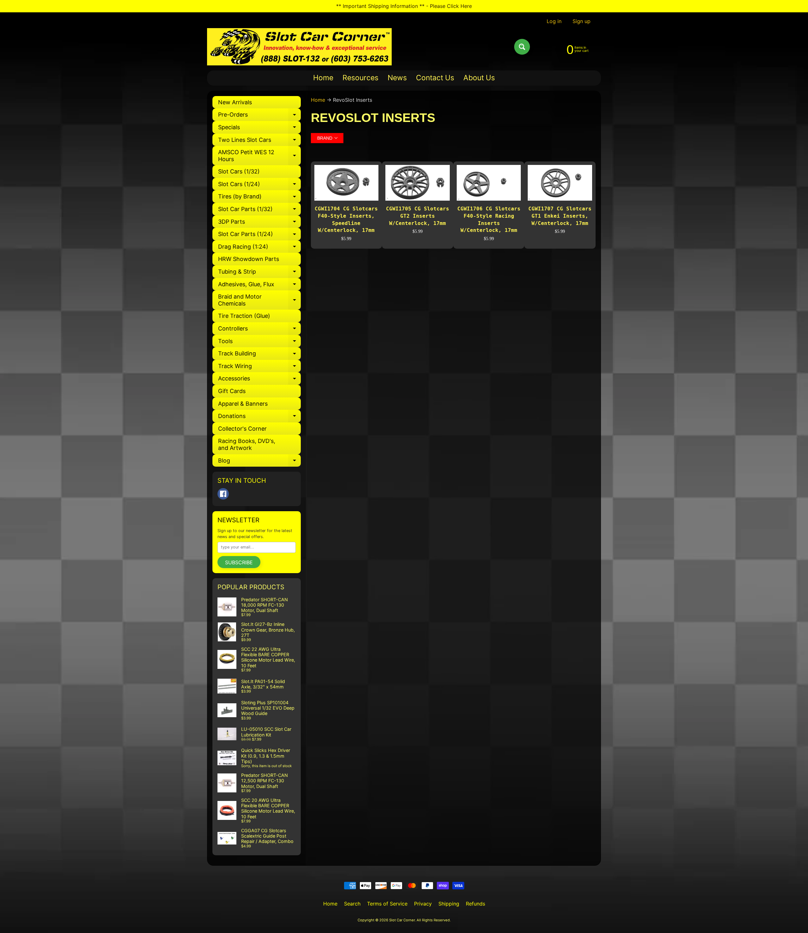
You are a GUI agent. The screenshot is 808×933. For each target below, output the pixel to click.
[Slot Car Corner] (299, 46)
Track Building (259, 355)
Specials (259, 129)
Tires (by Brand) (259, 198)
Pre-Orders (259, 116)
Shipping (448, 903)
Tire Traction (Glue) (244, 315)
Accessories (259, 380)
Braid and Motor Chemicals (259, 300)
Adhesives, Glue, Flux (259, 286)
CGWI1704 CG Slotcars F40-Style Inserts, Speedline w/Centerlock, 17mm (346, 219)
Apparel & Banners (243, 403)
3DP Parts (259, 223)
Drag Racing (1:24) (259, 248)
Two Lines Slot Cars (259, 141)
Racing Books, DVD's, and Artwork (246, 444)
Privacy (423, 903)
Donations (259, 417)
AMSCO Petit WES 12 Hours (259, 156)
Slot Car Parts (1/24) (259, 235)
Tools (259, 343)
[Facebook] (223, 494)
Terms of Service (387, 903)
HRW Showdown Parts (248, 259)
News (397, 77)
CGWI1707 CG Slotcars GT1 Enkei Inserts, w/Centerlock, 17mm (559, 216)
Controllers (259, 330)
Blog (259, 462)
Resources (360, 77)
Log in (554, 21)
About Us (479, 77)
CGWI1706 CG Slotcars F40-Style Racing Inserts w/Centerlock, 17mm (488, 219)
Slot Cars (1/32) (239, 171)
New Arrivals (235, 102)
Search (352, 903)
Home (323, 77)
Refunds (475, 903)
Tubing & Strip (259, 273)
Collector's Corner (242, 428)
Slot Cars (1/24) (259, 186)
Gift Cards (232, 391)
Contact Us (435, 77)
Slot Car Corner (402, 920)
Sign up (582, 21)
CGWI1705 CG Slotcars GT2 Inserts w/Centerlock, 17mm (417, 216)
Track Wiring (259, 368)
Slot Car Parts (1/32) (259, 210)
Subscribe (239, 562)
